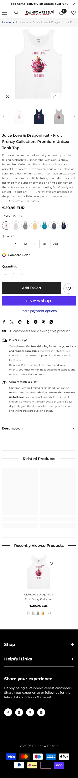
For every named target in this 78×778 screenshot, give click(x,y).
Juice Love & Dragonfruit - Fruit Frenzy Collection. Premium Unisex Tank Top (39, 597)
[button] (64, 97)
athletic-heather (38, 613)
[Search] (16, 12)
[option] (39, 64)
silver (33, 613)
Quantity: (9, 266)
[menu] (4, 12)
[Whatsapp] (51, 322)
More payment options (39, 311)
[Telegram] (35, 322)
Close (74, 3)
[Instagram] (19, 712)
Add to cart (31, 288)
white (28, 613)
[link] (20, 519)
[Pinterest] (20, 322)
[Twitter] (12, 322)
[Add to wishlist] (68, 288)
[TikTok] (41, 712)
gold (43, 613)
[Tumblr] (28, 322)
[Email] (43, 322)
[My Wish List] (73, 12)
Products (22, 22)
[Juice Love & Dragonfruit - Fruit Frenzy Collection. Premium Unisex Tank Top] (39, 572)
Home (6, 22)
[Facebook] (4, 322)
